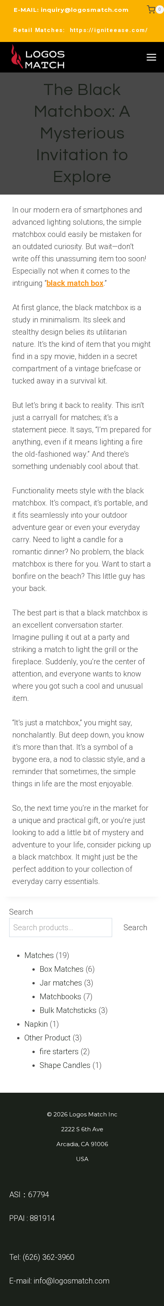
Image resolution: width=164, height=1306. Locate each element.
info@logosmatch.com (71, 1280)
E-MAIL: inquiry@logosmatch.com (71, 9)
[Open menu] (151, 57)
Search (21, 911)
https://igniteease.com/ (109, 30)
